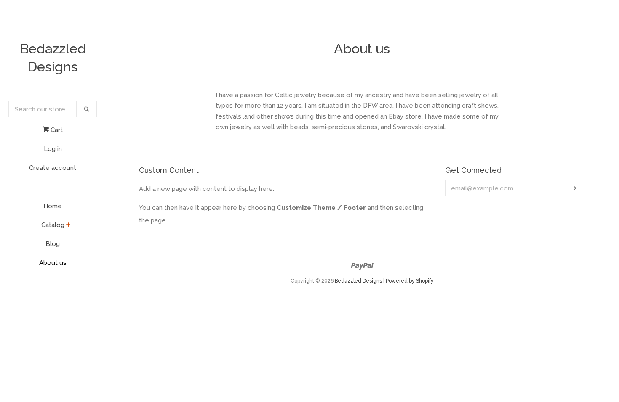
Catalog (52, 225)
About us (53, 263)
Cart (56, 130)
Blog (52, 244)
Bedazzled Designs (53, 57)
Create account (52, 168)
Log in (53, 149)
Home (52, 206)
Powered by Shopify (410, 281)
